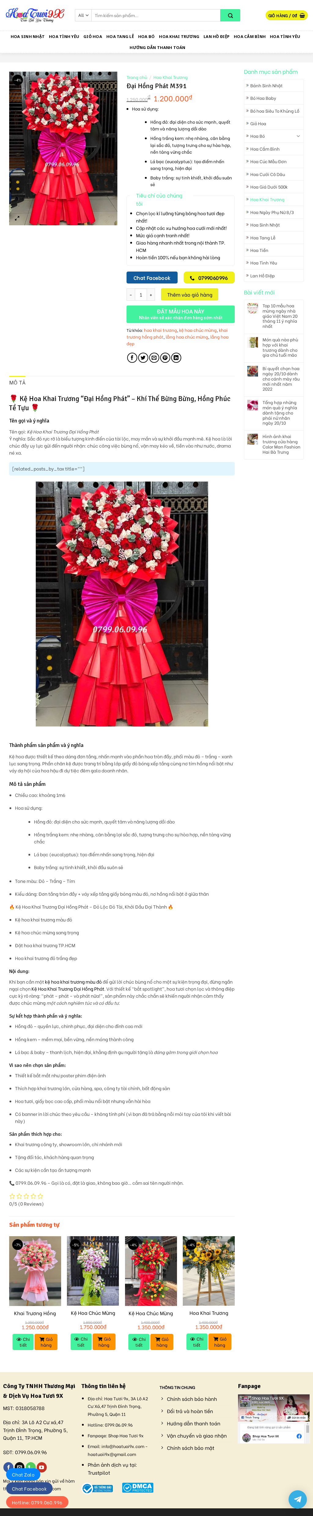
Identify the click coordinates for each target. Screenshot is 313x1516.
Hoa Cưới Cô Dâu (267, 174)
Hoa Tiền (259, 250)
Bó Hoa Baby (263, 98)
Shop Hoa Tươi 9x (126, 1435)
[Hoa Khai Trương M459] (209, 1271)
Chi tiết (25, 1342)
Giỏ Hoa (92, 36)
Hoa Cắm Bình (250, 36)
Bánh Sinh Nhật (266, 85)
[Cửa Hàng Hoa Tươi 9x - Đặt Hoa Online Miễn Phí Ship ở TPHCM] (35, 15)
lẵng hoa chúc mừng (187, 336)
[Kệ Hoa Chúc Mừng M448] (151, 1271)
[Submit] (230, 15)
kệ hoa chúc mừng (198, 330)
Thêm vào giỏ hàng (189, 294)
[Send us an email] (20, 1467)
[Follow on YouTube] (42, 1467)
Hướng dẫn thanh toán (157, 47)
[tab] (17, 383)
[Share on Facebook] (132, 358)
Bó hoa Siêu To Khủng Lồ (274, 110)
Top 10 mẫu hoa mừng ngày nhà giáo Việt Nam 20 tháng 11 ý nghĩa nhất (280, 316)
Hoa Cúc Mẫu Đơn (268, 161)
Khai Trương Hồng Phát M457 (35, 1316)
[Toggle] (298, 136)
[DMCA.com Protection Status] (137, 1486)
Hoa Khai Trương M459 (209, 1316)
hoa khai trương (160, 330)
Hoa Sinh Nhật (28, 36)
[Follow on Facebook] (8, 1467)
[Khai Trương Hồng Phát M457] (35, 1271)
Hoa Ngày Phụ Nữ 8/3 (272, 212)
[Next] (234, 1299)
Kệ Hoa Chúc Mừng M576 (93, 1316)
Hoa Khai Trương (179, 36)
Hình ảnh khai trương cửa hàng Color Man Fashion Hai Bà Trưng (281, 444)
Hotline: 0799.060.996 (37, 1502)
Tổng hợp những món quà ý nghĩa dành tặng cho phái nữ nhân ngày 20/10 (280, 413)
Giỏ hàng (47, 1342)
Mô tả (17, 382)
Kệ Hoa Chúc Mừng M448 (151, 1316)
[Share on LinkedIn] (176, 358)
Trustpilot (99, 1472)
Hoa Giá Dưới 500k (269, 186)
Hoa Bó (146, 36)
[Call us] (31, 1467)
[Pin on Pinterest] (165, 358)
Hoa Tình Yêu (64, 36)
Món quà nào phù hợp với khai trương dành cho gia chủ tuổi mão (280, 347)
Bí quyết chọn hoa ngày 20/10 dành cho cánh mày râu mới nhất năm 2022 (281, 379)
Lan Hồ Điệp (217, 36)
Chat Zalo (23, 1474)
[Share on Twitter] (143, 358)
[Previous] (9, 1299)
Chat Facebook (29, 1488)
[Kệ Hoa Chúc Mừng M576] (93, 1271)
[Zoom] (17, 218)
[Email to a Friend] (154, 358)
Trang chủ (137, 77)
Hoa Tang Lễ (120, 36)
